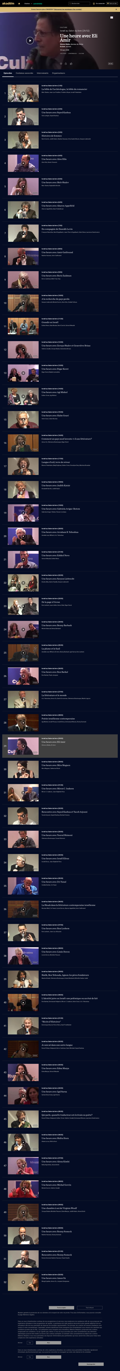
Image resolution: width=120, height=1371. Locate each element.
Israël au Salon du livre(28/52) (52, 715)
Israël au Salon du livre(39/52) (52, 971)
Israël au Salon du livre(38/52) (52, 948)
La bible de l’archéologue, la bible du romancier (64, 89)
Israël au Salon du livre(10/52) (52, 295)
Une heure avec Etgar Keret (55, 369)
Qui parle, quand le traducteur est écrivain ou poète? (67, 1115)
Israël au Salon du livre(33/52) (52, 832)
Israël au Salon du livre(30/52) (52, 762)
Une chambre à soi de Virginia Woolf (59, 1208)
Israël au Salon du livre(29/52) (75, 30)
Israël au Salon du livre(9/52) (52, 272)
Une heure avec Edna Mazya (55, 1068)
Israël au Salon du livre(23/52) (52, 598)
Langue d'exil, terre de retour (56, 462)
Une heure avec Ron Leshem (55, 928)
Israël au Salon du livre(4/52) (52, 155)
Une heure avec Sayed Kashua (56, 112)
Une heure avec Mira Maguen (56, 765)
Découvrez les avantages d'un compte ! (68, 9)
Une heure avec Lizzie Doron (56, 952)
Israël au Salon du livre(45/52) (52, 1111)
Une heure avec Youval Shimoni (57, 835)
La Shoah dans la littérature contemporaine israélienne (68, 905)
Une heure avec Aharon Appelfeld (58, 206)
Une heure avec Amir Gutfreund (57, 252)
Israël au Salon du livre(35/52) (52, 878)
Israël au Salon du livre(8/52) (52, 249)
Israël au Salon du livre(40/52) (52, 995)
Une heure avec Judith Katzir (56, 485)
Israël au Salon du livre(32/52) (52, 808)
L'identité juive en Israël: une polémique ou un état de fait (70, 998)
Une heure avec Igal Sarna (54, 1092)
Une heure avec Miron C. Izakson (58, 788)
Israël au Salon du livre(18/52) (52, 482)
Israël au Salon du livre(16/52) (52, 435)
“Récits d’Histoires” (51, 1022)
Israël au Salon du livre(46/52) (52, 1135)
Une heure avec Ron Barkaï (55, 672)
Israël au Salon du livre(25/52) (52, 645)
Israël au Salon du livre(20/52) (52, 528)
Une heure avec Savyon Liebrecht (58, 579)
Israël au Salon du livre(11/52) (52, 319)
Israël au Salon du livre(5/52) (52, 179)
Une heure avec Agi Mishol (55, 392)
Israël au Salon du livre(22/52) (52, 575)
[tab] (8, 73)
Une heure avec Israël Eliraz (55, 858)
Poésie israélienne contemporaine (58, 719)
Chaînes (27, 3)
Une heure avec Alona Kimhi (55, 1161)
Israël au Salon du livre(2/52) (52, 109)
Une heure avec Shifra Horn (55, 1138)
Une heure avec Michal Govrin (56, 1185)
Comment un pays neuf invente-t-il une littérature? (67, 439)
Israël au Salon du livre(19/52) (52, 505)
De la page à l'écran (51, 602)
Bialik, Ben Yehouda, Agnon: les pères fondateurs (65, 975)
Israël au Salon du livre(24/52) (52, 622)
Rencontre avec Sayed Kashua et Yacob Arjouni (64, 812)
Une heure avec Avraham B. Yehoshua (60, 532)
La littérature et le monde (54, 695)
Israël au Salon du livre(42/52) (52, 1041)
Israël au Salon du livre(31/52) (52, 785)
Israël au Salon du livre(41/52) (52, 1018)
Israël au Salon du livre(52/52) (52, 1275)
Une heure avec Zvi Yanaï (54, 882)
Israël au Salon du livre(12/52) (52, 342)
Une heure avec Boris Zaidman (56, 276)
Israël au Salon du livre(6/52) (52, 202)
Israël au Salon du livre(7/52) (52, 225)
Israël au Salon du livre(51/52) (52, 1251)
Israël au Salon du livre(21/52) (52, 552)
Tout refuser (90, 1307)
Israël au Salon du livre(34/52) (52, 855)
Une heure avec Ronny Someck (57, 1231)
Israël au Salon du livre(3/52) (52, 132)
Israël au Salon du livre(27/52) (52, 692)
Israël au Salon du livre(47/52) (52, 1158)
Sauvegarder (91, 1364)
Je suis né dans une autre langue (57, 1045)
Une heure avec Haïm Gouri (55, 415)
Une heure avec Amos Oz (54, 1278)
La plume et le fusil (51, 649)
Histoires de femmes (52, 136)
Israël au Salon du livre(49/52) (52, 1205)
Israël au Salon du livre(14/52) (52, 389)
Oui (30, 1342)
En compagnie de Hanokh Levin (57, 229)
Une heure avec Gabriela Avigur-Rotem (61, 509)
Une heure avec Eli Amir (53, 742)
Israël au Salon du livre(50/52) (52, 1228)
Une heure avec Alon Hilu (54, 159)
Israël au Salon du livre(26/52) (52, 668)
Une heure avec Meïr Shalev (55, 182)
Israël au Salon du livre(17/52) (52, 459)
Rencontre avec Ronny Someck (57, 1255)
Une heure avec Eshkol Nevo (55, 555)
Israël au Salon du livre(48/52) (52, 1181)
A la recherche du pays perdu (55, 299)
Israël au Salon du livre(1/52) (52, 86)
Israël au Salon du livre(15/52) (52, 412)
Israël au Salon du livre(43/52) (52, 1065)
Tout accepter (61, 1307)
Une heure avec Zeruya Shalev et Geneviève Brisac (66, 346)
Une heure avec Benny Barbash (57, 625)
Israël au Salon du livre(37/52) (52, 925)
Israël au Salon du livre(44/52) (52, 1088)
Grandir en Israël (50, 322)
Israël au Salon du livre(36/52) (52, 901)
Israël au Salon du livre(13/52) (52, 365)
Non (48, 1342)
